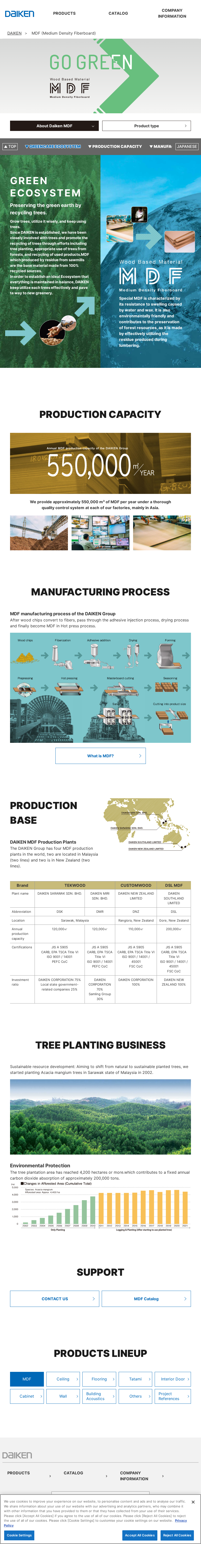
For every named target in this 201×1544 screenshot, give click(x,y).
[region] (100, 1519)
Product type (146, 125)
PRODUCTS (18, 1472)
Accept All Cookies (139, 1535)
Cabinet (27, 1396)
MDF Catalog (146, 1298)
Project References (169, 1396)
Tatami (135, 1379)
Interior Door (173, 1379)
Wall (63, 1396)
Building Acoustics (95, 1396)
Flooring (99, 1379)
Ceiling (63, 1379)
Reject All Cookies (177, 1535)
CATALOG (73, 1472)
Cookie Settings (19, 1535)
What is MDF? (100, 755)
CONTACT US (55, 1298)
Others (135, 1396)
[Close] (193, 1502)
